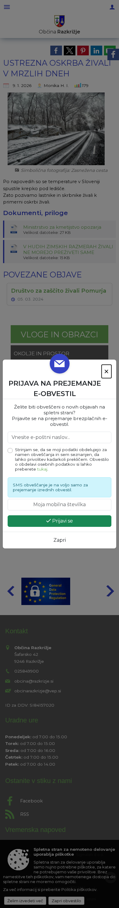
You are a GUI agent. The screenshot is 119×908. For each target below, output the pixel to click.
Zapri (59, 540)
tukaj (42, 469)
